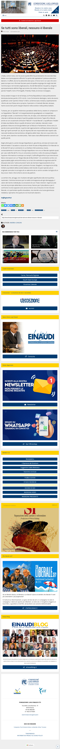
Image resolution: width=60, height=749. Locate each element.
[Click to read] (16, 242)
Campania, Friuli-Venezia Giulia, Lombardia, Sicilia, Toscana (30, 727)
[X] (44, 15)
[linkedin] (46, 15)
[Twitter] (8, 205)
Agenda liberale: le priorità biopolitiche (40, 245)
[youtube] (54, 15)
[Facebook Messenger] (5, 205)
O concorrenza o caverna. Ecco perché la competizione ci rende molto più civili (16, 259)
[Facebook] (11, 205)
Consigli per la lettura (9, 505)
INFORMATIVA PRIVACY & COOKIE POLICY (30, 735)
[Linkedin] (14, 205)
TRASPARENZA (29, 733)
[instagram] (51, 15)
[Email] (17, 205)
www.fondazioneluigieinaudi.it (30, 715)
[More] (22, 205)
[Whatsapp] (2, 205)
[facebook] (49, 15)
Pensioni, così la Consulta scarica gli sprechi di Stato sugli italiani (43, 260)
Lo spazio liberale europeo (12, 246)
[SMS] (19, 205)
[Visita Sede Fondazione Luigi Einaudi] (30, 12)
